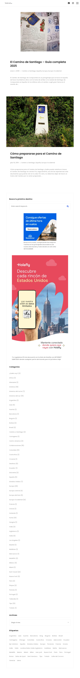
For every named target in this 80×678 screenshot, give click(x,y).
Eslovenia (14, 473)
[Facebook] (69, 3)
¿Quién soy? (14, 373)
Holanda (13, 513)
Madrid (12, 545)
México (13, 563)
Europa (45, 71)
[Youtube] (66, 3)
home (12, 518)
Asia (12, 405)
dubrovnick (58, 640)
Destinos (13, 464)
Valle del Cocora (57, 656)
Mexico (19, 652)
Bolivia (12, 423)
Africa (12, 378)
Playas (13, 585)
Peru (60, 652)
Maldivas (13, 549)
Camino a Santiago (29, 71)
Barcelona (14, 414)
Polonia (13, 590)
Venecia (12, 660)
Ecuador (13, 468)
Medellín (13, 558)
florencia (50, 644)
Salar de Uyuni (20, 656)
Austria (13, 409)
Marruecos (14, 554)
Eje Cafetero (13, 644)
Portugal (13, 594)
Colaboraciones (16, 445)
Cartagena (14, 436)
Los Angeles (14, 540)
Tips (12, 603)
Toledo (13, 608)
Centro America (16, 441)
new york (39, 652)
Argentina (14, 400)
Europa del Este (16, 495)
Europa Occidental (55, 71)
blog (41, 636)
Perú (12, 581)
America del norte (17, 391)
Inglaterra (14, 531)
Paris (55, 652)
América (13, 387)
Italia (12, 536)
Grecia (12, 509)
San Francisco (32, 656)
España (39, 71)
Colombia (14, 450)
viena (19, 660)
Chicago (22, 640)
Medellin (12, 652)
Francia (13, 504)
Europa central (16, 491)
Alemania (13, 382)
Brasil (12, 427)
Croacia (13, 459)
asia (19, 636)
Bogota (13, 418)
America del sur (16, 396)
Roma (11, 656)
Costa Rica (14, 455)
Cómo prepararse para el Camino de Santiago (35, 155)
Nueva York (14, 576)
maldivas (47, 648)
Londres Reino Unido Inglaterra (31, 648)
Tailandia (13, 599)
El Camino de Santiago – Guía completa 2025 (38, 64)
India (12, 527)
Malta (55, 648)
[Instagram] (73, 3)
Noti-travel (15, 572)
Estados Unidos (16, 482)
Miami (12, 567)
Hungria (13, 522)
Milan (32, 652)
